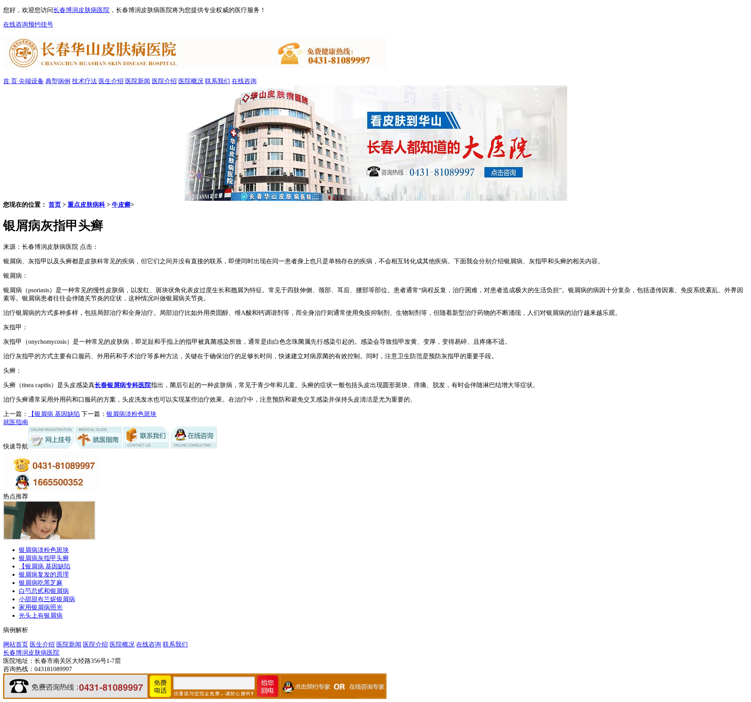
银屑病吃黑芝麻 (41, 582)
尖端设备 (31, 81)
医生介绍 (111, 81)
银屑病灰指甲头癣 (44, 558)
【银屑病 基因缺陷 (54, 414)
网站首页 (15, 644)
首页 (55, 204)
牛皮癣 (121, 204)
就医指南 (15, 422)
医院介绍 (164, 81)
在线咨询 (15, 24)
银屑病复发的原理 (44, 574)
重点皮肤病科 (86, 204)
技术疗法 (84, 81)
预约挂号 (40, 24)
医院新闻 (137, 81)
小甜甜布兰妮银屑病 (47, 599)
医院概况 (190, 81)
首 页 (11, 81)
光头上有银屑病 (41, 615)
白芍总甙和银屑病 (44, 591)
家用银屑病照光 (41, 607)
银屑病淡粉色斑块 (131, 414)
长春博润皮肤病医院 (81, 10)
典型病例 (57, 81)
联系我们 (217, 81)
